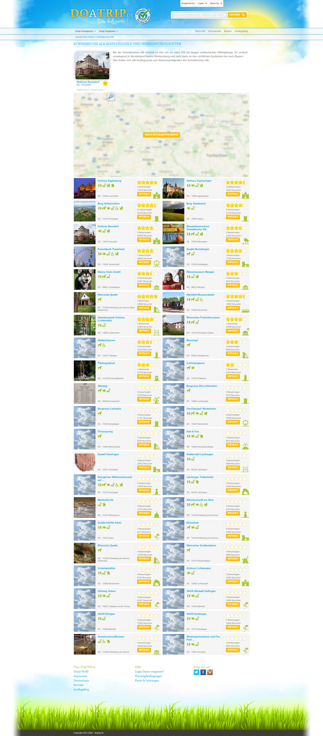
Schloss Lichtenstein (199, 568)
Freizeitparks (214, 31)
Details (144, 194)
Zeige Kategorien (84, 31)
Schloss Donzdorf (108, 226)
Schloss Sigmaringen (199, 180)
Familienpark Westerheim (201, 408)
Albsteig (102, 386)
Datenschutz (81, 680)
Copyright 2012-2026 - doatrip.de (89, 733)
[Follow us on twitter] (196, 672)
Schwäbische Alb (105, 37)
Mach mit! (200, 31)
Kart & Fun (193, 431)
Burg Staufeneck (196, 203)
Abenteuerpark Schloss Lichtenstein (111, 319)
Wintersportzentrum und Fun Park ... (203, 638)
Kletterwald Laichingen (200, 454)
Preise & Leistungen (147, 680)
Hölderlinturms (106, 340)
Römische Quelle (108, 294)
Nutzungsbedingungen (148, 676)
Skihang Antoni (107, 591)
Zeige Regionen (107, 31)
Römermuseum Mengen (200, 272)
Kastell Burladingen (198, 249)
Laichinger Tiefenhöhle (200, 477)
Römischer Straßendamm (201, 545)
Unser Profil (81, 671)
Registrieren (188, 3)
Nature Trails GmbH (109, 272)
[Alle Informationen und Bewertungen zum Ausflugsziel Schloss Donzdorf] (92, 65)
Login (201, 3)
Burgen (228, 31)
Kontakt (79, 685)
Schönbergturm (196, 363)
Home (91, 37)
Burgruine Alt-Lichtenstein (202, 386)
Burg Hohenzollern (109, 203)
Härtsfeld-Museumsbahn (201, 294)
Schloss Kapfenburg (109, 180)
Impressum (80, 676)
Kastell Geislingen (108, 454)
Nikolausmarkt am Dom (200, 500)
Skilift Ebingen (106, 613)
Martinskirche (105, 500)
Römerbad (193, 522)
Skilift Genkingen (197, 613)
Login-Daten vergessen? (149, 671)
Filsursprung (105, 431)
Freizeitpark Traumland (111, 249)
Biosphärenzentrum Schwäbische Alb (198, 228)
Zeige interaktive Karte (161, 135)
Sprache (214, 3)
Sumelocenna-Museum (111, 636)
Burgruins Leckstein (109, 408)
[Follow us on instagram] (210, 672)
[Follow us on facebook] (203, 672)
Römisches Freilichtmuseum (203, 317)
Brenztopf (192, 340)
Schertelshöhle (106, 568)
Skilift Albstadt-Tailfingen (201, 591)
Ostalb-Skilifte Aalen (109, 522)
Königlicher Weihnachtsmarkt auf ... (115, 479)
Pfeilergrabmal (106, 363)
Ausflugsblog (241, 31)
